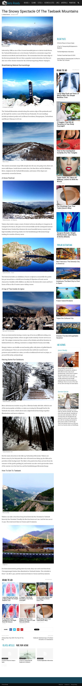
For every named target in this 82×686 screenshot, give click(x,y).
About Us (61, 684)
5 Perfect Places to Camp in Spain (65, 43)
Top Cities (59, 258)
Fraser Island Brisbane (64, 301)
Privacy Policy (74, 684)
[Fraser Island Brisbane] (68, 293)
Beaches (26, 2)
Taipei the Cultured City (65, 318)
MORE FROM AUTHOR (22, 645)
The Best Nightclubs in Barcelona (45, 660)
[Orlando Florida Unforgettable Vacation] (68, 328)
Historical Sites (49, 2)
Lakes (57, 2)
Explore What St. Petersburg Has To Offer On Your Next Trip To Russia (68, 59)
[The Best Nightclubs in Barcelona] (45, 653)
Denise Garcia (6, 14)
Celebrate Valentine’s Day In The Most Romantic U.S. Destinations (43, 638)
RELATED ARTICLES (8, 645)
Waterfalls (64, 2)
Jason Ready (62, 350)
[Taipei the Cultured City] (68, 310)
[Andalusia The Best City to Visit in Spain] (68, 273)
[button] (78, 2)
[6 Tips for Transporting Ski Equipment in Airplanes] (27, 653)
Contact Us (66, 684)
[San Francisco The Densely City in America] (68, 254)
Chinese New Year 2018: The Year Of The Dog (12, 638)
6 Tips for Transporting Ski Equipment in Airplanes (67, 47)
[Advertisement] (68, 26)
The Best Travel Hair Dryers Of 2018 (66, 55)
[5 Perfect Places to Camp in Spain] (10, 653)
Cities (39, 2)
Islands (33, 2)
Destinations (5, 658)
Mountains (72, 2)
